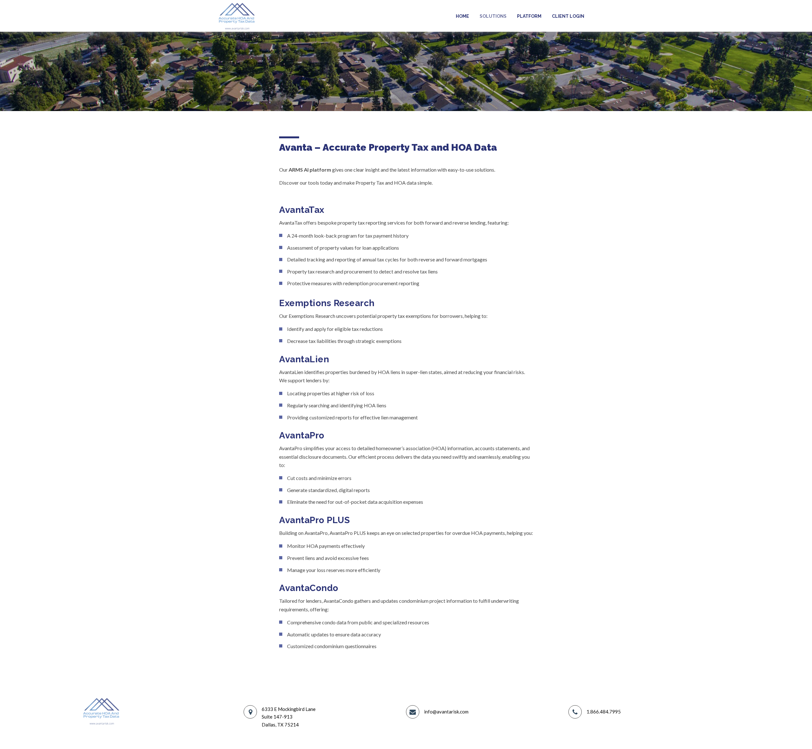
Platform (529, 16)
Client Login (568, 16)
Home (462, 16)
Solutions (493, 16)
